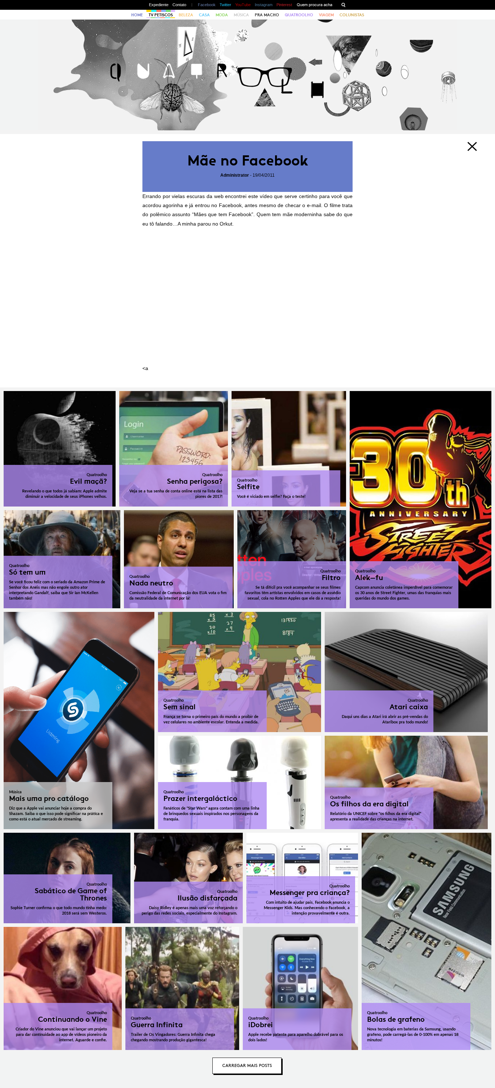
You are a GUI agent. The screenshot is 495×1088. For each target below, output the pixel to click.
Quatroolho (299, 14)
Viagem (326, 14)
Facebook (207, 5)
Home (137, 14)
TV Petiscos (161, 14)
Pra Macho (267, 14)
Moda (222, 14)
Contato (179, 5)
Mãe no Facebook (247, 160)
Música (241, 14)
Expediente (159, 5)
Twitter (225, 5)
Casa (204, 14)
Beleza (186, 14)
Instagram (264, 5)
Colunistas (352, 14)
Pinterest (284, 5)
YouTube (243, 5)
